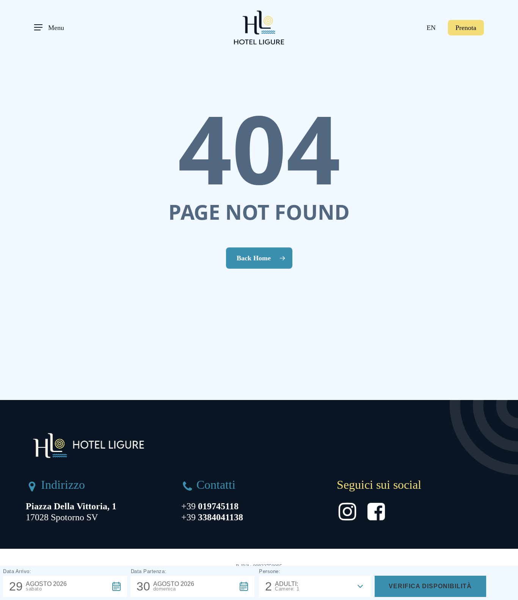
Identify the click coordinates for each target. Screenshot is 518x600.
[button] (49, 27)
